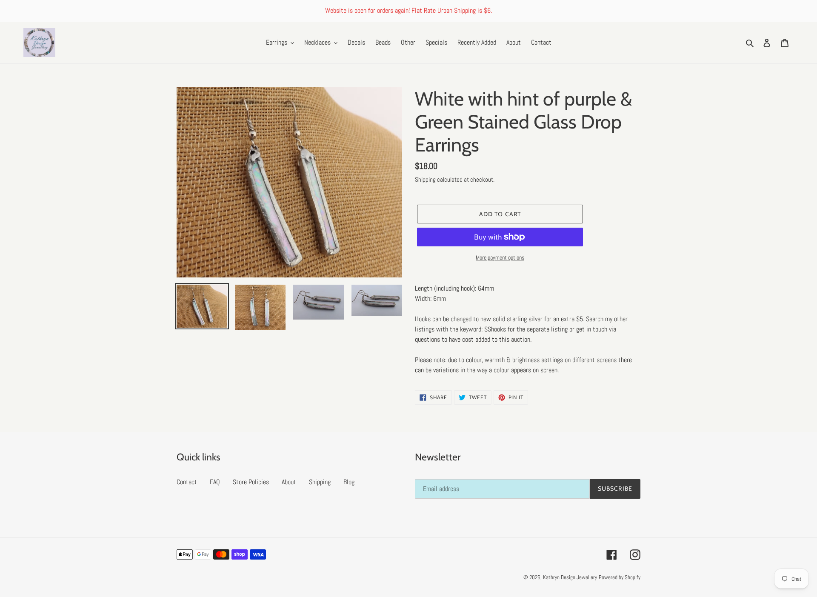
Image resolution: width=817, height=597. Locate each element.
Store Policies (251, 481)
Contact (187, 481)
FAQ (215, 481)
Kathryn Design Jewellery (570, 577)
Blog (348, 481)
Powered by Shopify (619, 577)
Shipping (425, 179)
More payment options (500, 257)
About (289, 481)
